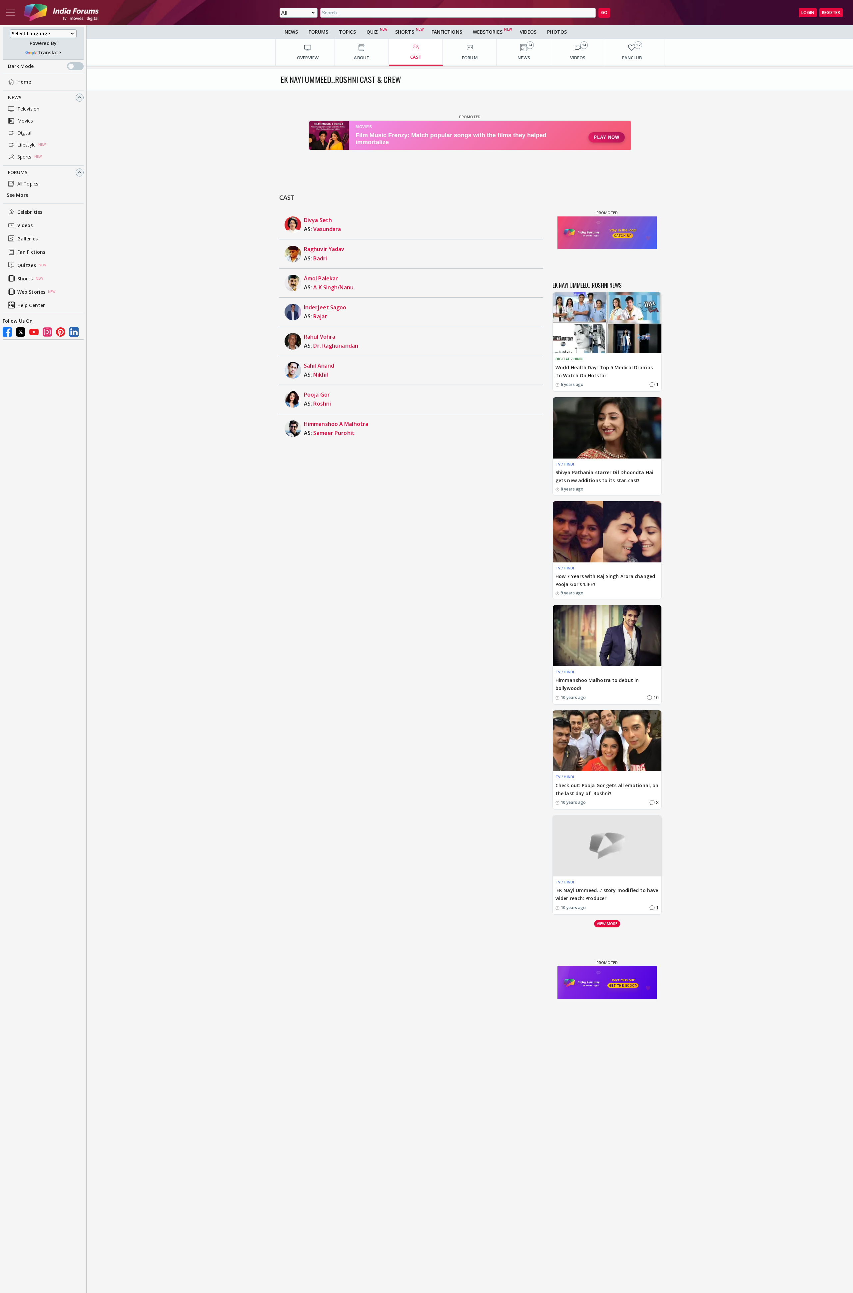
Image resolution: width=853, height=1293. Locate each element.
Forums (18, 172)
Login (807, 12)
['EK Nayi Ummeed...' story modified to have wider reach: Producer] (607, 845)
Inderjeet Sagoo (325, 307)
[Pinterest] (60, 332)
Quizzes (26, 265)
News (14, 97)
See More (17, 195)
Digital (24, 133)
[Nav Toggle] (10, 12)
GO (604, 12)
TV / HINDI (564, 464)
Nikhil (320, 374)
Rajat (320, 316)
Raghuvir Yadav (324, 249)
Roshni (322, 403)
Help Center (31, 305)
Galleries (27, 238)
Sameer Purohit (333, 433)
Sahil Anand (319, 365)
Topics (347, 32)
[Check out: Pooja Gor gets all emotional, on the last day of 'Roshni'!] (607, 740)
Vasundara (327, 229)
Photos (557, 32)
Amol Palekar (321, 278)
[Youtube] (34, 332)
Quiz (372, 32)
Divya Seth (318, 220)
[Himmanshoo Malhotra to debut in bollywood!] (607, 635)
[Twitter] (20, 332)
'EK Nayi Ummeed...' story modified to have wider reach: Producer (606, 894)
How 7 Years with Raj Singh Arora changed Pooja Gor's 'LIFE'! (605, 580)
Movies (25, 121)
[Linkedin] (74, 332)
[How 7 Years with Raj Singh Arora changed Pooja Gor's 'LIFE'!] (607, 531)
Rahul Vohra (319, 336)
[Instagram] (47, 332)
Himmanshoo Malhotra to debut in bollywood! (597, 684)
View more (607, 923)
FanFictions (446, 32)
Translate (49, 52)
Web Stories (31, 292)
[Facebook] (7, 332)
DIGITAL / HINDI (569, 358)
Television (28, 109)
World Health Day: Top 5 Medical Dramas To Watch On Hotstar (604, 371)
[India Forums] (61, 12)
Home (24, 82)
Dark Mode (21, 66)
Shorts (25, 278)
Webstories (487, 32)
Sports (24, 157)
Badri (320, 258)
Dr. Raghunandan (335, 345)
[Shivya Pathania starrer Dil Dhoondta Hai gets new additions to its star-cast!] (607, 427)
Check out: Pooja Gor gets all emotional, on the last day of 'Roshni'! (606, 789)
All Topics (27, 183)
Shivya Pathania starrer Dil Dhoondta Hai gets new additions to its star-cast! (604, 476)
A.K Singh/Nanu (333, 287)
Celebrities (29, 212)
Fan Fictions (31, 252)
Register (831, 12)
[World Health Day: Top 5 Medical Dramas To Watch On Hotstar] (607, 322)
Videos (25, 225)
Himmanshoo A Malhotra (336, 424)
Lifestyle (26, 145)
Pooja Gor (317, 394)
